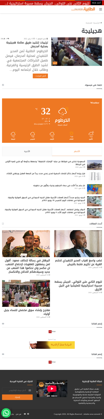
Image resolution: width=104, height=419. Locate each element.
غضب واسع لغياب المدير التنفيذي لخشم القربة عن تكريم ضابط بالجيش (78, 262)
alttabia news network (92, 414)
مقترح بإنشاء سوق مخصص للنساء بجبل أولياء (27, 312)
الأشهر (77, 151)
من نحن (18, 414)
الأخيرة (27, 151)
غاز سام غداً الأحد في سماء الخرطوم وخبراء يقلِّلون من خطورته (59, 185)
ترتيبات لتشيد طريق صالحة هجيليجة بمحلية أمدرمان (27, 44)
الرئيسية (96, 23)
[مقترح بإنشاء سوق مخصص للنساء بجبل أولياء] (26, 293)
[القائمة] (100, 10)
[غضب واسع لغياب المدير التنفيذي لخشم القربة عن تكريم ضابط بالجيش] (78, 243)
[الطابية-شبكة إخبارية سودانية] (82, 9)
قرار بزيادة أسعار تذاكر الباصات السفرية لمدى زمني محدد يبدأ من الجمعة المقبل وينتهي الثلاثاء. (45, 173)
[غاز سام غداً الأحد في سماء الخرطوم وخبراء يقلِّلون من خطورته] (94, 189)
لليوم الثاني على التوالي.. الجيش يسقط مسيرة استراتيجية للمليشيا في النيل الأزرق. (78, 285)
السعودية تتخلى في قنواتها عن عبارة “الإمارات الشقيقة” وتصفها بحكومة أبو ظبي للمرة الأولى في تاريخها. (45, 163)
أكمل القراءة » (40, 76)
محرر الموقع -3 (41, 38)
